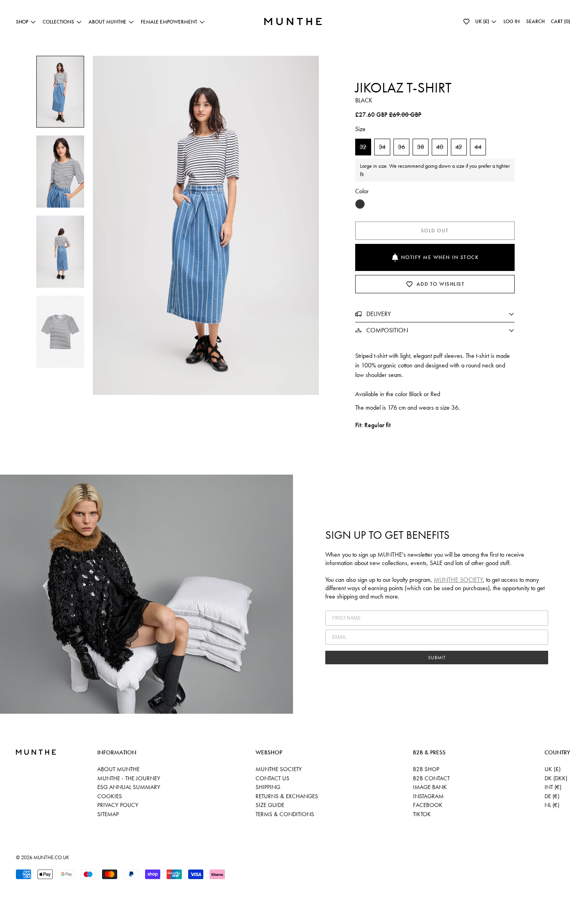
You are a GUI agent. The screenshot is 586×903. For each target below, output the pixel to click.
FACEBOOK (427, 805)
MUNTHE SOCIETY (458, 579)
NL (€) (552, 805)
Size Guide (270, 805)
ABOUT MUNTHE (118, 769)
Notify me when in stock (440, 257)
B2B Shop (426, 769)
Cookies (109, 796)
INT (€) (553, 787)
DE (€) (552, 796)
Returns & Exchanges (287, 796)
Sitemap (108, 814)
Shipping (268, 787)
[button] (466, 21)
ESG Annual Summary (128, 787)
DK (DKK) (556, 778)
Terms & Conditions (285, 814)
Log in (511, 21)
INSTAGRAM (428, 796)
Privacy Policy (117, 805)
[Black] (360, 204)
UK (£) (552, 769)
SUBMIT (437, 657)
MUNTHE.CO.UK (51, 857)
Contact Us (272, 778)
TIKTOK (422, 814)
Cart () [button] (560, 21)
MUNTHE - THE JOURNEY (128, 778)
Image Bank (430, 787)
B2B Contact (431, 778)
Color (362, 191)
